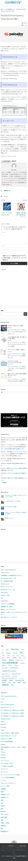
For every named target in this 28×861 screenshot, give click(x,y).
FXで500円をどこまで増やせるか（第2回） (13, 713)
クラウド (14, 668)
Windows (16, 665)
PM (24, 657)
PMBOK (4, 660)
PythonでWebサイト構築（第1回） (10, 733)
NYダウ (8, 657)
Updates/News (4, 601)
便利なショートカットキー (8, 609)
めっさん (25, 25)
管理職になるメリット (9, 518)
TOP (2, 598)
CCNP (2, 699)
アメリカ (5, 668)
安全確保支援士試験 (19, 680)
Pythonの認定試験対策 (7, 741)
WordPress (3, 757)
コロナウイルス (9, 671)
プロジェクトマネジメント (9, 678)
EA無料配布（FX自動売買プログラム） (12, 575)
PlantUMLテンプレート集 (8, 589)
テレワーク (16, 674)
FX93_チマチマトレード (7, 707)
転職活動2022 (4, 831)
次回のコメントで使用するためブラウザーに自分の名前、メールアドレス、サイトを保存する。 (14, 258)
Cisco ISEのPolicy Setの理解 (10, 506)
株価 (9, 682)
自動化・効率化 (5, 823)
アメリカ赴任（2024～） (7, 763)
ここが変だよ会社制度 (7, 766)
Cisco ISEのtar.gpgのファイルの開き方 (13, 501)
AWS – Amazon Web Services (8, 569)
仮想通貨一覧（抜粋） (7, 606)
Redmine (3, 744)
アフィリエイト (5, 760)
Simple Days (23, 846)
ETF (2, 702)
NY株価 (14, 657)
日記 (2, 803)
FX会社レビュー (5, 584)
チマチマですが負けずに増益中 (16, 473)
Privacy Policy (4, 592)
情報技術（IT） (7, 190)
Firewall (6, 196)
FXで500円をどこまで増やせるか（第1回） (13, 710)
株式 (2, 808)
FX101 (3, 655)
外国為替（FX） (5, 794)
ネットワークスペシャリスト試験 (10, 774)
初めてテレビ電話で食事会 (15, 478)
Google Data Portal (5, 719)
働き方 (3, 791)
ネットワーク (6, 676)
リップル (21, 678)
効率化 (11, 680)
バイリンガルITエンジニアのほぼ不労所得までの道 (13, 2)
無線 (19, 682)
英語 (2, 828)
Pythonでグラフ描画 (6, 738)
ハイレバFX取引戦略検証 (8, 777)
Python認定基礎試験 (10, 663)
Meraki (22, 655)
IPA (13, 655)
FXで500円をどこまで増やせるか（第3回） (13, 716)
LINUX (3, 721)
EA (3, 653)
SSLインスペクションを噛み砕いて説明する (16, 349)
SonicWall (22, 663)
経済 (2, 820)
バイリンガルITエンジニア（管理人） (17, 329)
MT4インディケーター (7, 586)
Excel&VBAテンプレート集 (8, 578)
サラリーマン (4, 769)
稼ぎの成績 (4, 817)
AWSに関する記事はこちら (13, 455)
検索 (2, 310)
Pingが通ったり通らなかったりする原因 (15, 325)
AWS (7, 649)
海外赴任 (3, 811)
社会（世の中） (5, 814)
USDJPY (10, 665)
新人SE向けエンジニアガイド (9, 617)
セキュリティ (5, 674)
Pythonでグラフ (19, 660)
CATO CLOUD (5, 572)
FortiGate (15, 653)
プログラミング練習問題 (7, 603)
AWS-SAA (15, 649)
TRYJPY (4, 665)
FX (21, 652)
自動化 (24, 682)
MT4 (3, 657)
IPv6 (18, 655)
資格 (12, 685)
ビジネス (15, 676)
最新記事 (14, 161)
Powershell (3, 727)
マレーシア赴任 (5, 786)
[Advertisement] (14, 285)
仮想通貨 (4, 680)
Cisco (23, 649)
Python (11, 660)
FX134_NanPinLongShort (7, 704)
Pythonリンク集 (5, 595)
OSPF (20, 657)
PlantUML (3, 724)
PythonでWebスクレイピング (8, 735)
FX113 (8, 655)
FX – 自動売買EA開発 (7, 581)
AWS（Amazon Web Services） (9, 696)
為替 (14, 682)
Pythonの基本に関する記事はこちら (14, 448)
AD (2, 649)
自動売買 (5, 685)
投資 (2, 800)
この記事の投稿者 (6, 161)
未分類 (3, 806)
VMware (3, 752)
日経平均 (4, 682)
